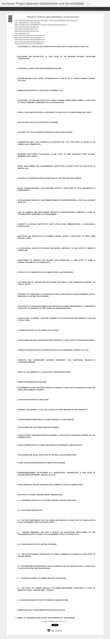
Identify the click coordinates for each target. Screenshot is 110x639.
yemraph (65, 621)
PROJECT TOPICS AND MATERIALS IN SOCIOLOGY (53, 16)
